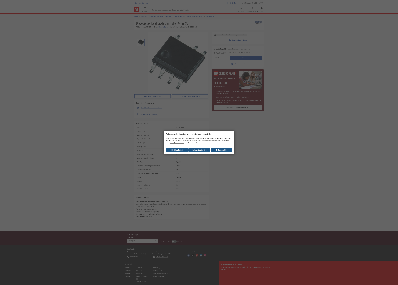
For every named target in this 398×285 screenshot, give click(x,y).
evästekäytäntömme (177, 143)
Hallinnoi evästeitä (199, 150)
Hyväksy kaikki (177, 150)
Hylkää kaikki (221, 150)
